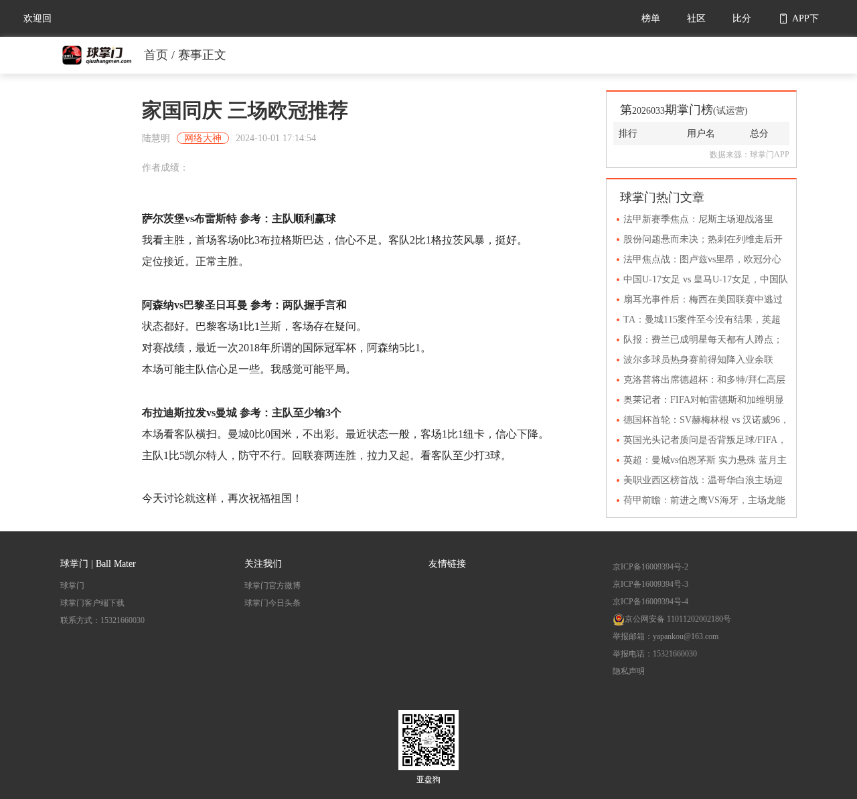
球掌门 (72, 585)
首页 (156, 55)
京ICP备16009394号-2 (650, 566)
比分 (741, 18)
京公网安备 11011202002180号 (678, 619)
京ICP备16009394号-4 (650, 601)
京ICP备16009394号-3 (650, 584)
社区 (696, 18)
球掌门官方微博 (272, 585)
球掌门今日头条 (272, 603)
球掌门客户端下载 (92, 603)
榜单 (650, 18)
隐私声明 (629, 671)
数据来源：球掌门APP (749, 154)
